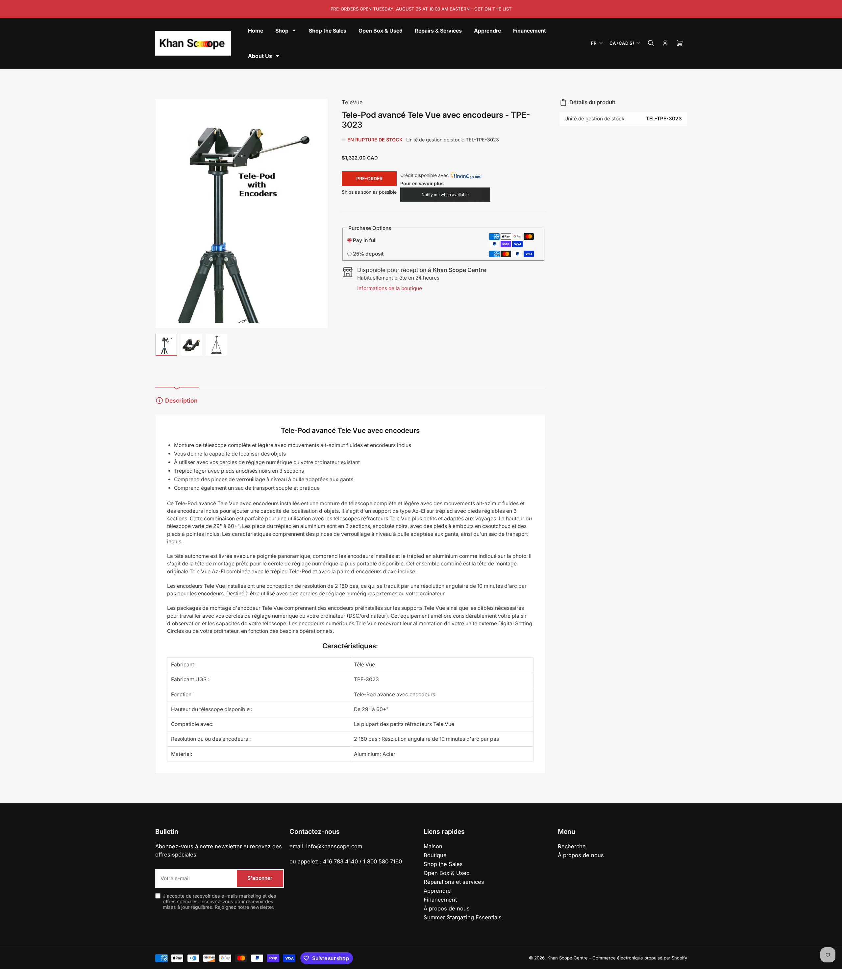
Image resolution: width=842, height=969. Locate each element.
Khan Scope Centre (567, 957)
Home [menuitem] (255, 30)
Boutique (435, 855)
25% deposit (368, 254)
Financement (440, 899)
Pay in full (365, 240)
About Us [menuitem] (260, 56)
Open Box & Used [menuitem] (381, 30)
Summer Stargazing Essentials (463, 917)
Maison (433, 846)
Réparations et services (454, 882)
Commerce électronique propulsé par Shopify (639, 957)
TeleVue (352, 102)
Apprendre (437, 890)
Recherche (572, 846)
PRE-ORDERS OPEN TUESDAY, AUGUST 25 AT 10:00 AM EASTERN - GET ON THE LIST (421, 9)
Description (181, 400)
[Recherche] (651, 43)
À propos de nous (447, 908)
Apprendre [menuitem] (487, 30)
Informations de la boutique (389, 288)
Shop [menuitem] (281, 30)
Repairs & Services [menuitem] (438, 30)
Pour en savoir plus (422, 183)
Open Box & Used (447, 873)
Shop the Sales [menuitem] (327, 30)
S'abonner (259, 878)
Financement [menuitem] (529, 30)
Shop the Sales (443, 864)
